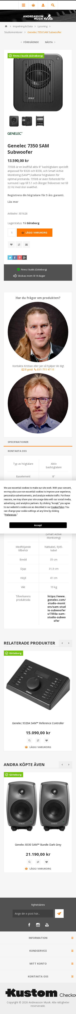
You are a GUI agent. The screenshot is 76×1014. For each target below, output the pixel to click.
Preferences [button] (10, 515)
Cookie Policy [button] (57, 507)
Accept (38, 525)
